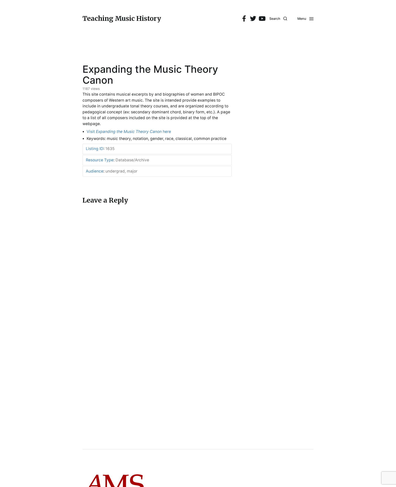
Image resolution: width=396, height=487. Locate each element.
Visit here (129, 131)
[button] (278, 18)
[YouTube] (262, 18)
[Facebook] (244, 18)
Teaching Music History (121, 18)
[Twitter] (253, 18)
